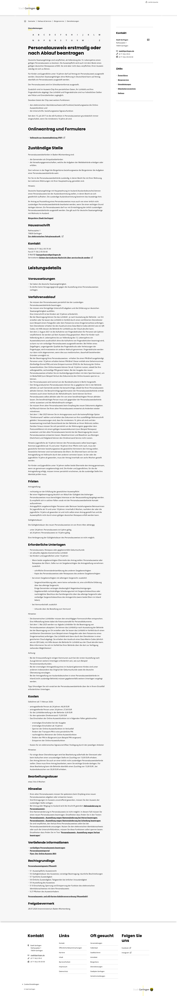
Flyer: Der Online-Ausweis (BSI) (43, 853)
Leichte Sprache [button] (153, 2)
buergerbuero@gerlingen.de (48, 254)
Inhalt (61, 957)
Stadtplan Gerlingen (97, 971)
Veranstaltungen (96, 943)
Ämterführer (123, 75)
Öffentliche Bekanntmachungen (70, 948)
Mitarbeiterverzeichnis (127, 89)
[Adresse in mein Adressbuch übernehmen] (148, 39)
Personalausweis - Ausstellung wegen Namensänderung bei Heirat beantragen (63, 817)
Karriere (62, 952)
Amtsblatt (93, 957)
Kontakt (62, 943)
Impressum (63, 967)
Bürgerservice (59, 21)
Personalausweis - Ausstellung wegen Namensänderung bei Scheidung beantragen (65, 820)
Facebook (125, 948)
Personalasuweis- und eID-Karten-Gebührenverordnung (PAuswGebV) (58, 896)
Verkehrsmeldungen (97, 976)
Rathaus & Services (44, 21)
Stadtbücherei (95, 952)
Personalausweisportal (40, 850)
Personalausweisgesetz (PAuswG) (42, 866)
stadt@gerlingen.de (126, 51)
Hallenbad (94, 948)
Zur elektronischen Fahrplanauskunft (44, 236)
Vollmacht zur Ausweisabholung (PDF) (46, 137)
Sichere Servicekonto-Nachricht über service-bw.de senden (64, 257)
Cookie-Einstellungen (31, 984)
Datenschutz (63, 971)
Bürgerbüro (94, 962)
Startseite (31, 21)
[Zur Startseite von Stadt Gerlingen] (29, 9)
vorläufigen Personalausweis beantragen (47, 848)
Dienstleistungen (124, 84)
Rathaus (121, 93)
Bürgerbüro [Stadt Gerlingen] (40, 218)
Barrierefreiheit (64, 962)
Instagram (125, 953)
